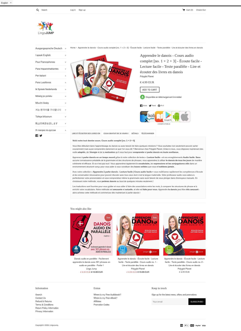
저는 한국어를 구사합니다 (50, 109)
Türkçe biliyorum (50, 116)
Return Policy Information (46, 307)
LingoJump (54, 325)
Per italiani (50, 75)
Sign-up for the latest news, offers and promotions (174, 294)
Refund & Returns (43, 301)
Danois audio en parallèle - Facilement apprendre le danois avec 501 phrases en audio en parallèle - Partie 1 (91, 262)
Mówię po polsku (50, 96)
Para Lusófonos (50, 82)
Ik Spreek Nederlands (50, 89)
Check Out (201, 9)
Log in (73, 9)
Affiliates (97, 301)
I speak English (50, 55)
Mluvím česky (50, 102)
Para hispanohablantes (50, 68)
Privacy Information (44, 311)
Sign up (82, 9)
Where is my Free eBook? (105, 297)
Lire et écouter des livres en (86, 133)
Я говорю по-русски (50, 130)
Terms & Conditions (44, 304)
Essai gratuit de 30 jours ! (116, 133)
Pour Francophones (50, 61)
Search (38, 294)
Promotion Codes (101, 304)
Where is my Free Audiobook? (107, 294)
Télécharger (147, 133)
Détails (135, 133)
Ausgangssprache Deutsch (50, 48)
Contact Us (40, 297)
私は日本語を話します (50, 123)
